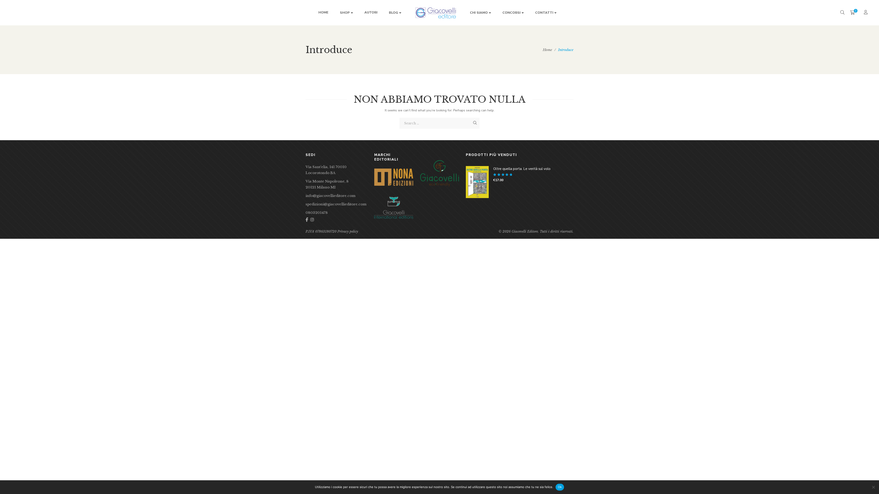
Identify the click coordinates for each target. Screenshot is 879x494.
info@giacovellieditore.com (330, 195)
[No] (873, 487)
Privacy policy (347, 231)
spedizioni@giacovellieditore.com (336, 204)
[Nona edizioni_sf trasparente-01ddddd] (393, 177)
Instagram (312, 220)
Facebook (307, 220)
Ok (560, 487)
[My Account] (866, 13)
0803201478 (317, 212)
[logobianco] (393, 208)
